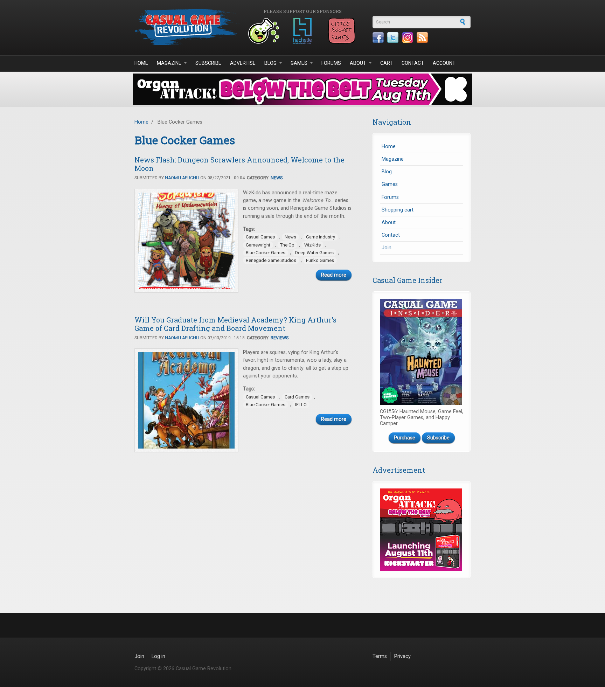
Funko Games (320, 260)
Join (386, 248)
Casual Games (260, 237)
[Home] (186, 27)
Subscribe (208, 63)
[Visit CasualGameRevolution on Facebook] (378, 37)
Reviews (279, 337)
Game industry (320, 237)
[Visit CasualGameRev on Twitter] (392, 37)
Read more (333, 275)
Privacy (402, 656)
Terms (380, 656)
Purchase (404, 438)
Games (299, 63)
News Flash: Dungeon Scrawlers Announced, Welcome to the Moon (239, 164)
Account (444, 63)
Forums (331, 63)
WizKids (312, 245)
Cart (386, 63)
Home (141, 63)
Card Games (297, 397)
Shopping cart (397, 210)
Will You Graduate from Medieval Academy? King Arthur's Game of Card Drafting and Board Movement (235, 324)
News (277, 177)
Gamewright (258, 245)
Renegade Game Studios (271, 260)
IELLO (301, 404)
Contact (413, 63)
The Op (287, 245)
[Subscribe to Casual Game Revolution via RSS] (422, 37)
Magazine (169, 63)
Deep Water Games (314, 252)
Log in (158, 656)
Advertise (243, 63)
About (358, 63)
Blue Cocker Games (265, 252)
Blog (270, 63)
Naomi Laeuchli (182, 177)
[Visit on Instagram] (407, 37)
